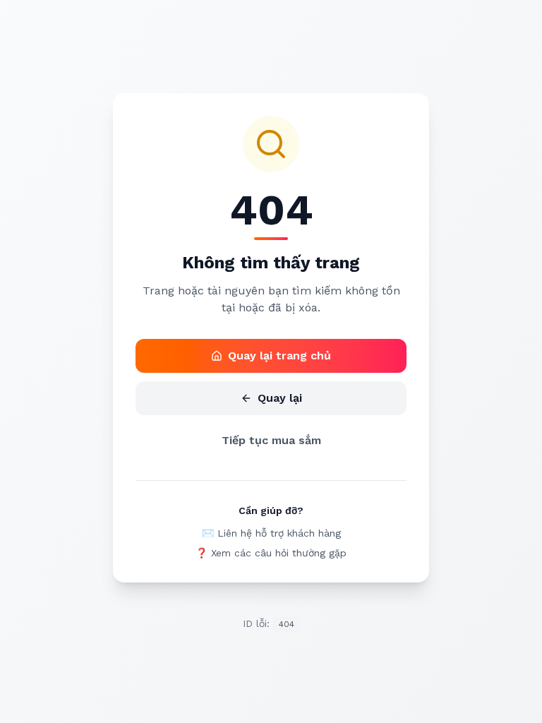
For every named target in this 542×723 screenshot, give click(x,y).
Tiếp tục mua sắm (271, 440)
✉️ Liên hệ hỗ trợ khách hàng (271, 533)
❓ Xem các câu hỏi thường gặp (271, 552)
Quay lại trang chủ (279, 355)
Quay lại (280, 398)
